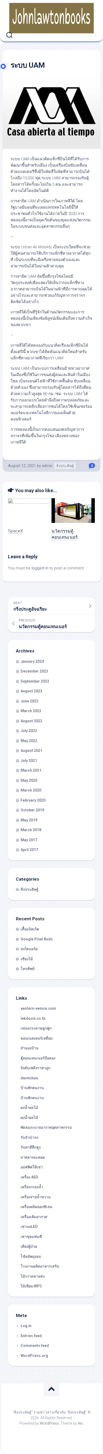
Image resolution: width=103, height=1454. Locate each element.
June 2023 (29, 701)
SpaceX (15, 530)
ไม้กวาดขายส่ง (33, 1276)
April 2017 (29, 850)
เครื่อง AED (29, 1177)
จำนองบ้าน (30, 1048)
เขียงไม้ (27, 959)
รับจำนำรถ (29, 1137)
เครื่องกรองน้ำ (32, 1187)
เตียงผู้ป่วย (29, 1246)
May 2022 (29, 741)
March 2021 (31, 770)
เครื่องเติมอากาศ (34, 1217)
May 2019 (29, 820)
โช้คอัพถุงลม (31, 1256)
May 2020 (29, 780)
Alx (80, 1423)
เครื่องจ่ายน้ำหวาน (36, 1197)
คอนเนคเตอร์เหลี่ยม (37, 1038)
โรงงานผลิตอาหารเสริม (40, 1266)
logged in (40, 568)
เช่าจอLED (29, 1226)
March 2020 (31, 790)
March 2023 (31, 711)
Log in (26, 1326)
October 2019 (32, 810)
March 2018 (31, 830)
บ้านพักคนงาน (32, 1088)
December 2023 (34, 671)
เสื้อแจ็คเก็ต (30, 929)
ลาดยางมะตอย (33, 1157)
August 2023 (31, 691)
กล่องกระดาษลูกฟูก (36, 1028)
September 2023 (35, 681)
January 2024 (32, 661)
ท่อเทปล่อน (29, 1078)
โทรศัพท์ (27, 969)
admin (47, 465)
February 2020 (33, 800)
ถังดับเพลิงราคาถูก (35, 1068)
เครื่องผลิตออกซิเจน (36, 1207)
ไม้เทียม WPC (31, 1286)
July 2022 (29, 731)
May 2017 (29, 840)
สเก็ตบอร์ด (29, 949)
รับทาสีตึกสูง (31, 1147)
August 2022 (31, 721)
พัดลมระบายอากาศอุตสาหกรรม (46, 1127)
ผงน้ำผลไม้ (29, 1107)
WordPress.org (34, 1356)
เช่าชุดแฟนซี (31, 1236)
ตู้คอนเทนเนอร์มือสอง (38, 1058)
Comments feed (35, 1345)
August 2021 (31, 750)
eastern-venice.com (38, 1008)
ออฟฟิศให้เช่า (32, 1167)
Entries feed (31, 1336)
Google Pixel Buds (37, 939)
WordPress (49, 1423)
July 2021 (29, 760)
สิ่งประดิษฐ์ (65, 466)
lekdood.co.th (33, 1018)
